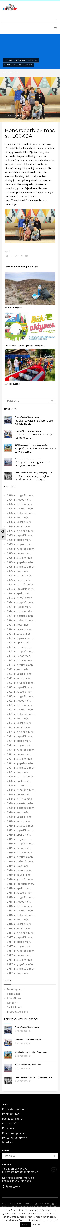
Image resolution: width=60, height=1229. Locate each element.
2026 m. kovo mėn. (18, 517)
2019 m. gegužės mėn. (20, 857)
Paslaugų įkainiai (12, 1118)
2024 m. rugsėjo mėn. (20, 597)
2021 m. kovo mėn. (18, 772)
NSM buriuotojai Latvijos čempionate (31, 445)
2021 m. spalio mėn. (19, 740)
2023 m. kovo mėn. (18, 669)
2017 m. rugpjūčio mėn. (21, 950)
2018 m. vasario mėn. (19, 924)
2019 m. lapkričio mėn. (20, 830)
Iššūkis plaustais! (12, 383)
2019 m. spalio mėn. (19, 834)
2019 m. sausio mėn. (19, 874)
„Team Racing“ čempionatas (27, 417)
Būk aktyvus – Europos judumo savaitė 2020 (25, 345)
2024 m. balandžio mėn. (21, 620)
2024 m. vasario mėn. (19, 629)
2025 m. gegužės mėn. (20, 562)
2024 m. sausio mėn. (19, 633)
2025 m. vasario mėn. (19, 575)
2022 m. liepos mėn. (19, 700)
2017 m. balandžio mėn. (21, 968)
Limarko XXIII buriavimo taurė (28, 431)
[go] (52, 401)
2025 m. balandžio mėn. (21, 566)
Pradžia (8, 60)
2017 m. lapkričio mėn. (20, 937)
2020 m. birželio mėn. (19, 798)
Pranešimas (33, 60)
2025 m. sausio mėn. (19, 580)
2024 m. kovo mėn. (18, 624)
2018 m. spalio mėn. (19, 888)
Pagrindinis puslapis (14, 1109)
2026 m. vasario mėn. (19, 522)
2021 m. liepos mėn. (19, 754)
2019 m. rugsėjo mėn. (20, 839)
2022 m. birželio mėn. (19, 705)
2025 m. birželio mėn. (19, 557)
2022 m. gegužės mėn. (20, 709)
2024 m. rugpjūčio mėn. (21, 602)
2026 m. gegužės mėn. (20, 508)
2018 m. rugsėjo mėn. (20, 892)
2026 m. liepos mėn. (19, 499)
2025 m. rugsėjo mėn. (20, 544)
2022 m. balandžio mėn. (21, 714)
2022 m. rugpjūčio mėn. (21, 696)
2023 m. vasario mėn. (19, 673)
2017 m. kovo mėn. (18, 973)
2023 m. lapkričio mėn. (20, 638)
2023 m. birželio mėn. (19, 660)
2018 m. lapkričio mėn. (20, 883)
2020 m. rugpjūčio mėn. (21, 790)
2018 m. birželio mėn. (19, 906)
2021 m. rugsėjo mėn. (20, 745)
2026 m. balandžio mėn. (21, 513)
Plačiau (36, 1224)
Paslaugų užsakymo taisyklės (14, 1140)
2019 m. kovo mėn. (18, 865)
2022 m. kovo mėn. (18, 718)
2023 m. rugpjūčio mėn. (21, 651)
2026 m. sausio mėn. (19, 526)
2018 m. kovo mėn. (18, 919)
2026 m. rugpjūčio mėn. (21, 495)
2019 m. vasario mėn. (19, 870)
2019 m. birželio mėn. (19, 852)
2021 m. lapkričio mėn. (20, 736)
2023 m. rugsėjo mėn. (20, 647)
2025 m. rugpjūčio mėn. (21, 548)
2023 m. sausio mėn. (19, 678)
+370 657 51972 (17, 1169)
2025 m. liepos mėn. (19, 553)
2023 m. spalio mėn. (19, 642)
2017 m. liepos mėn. (19, 955)
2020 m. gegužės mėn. (20, 803)
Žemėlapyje (12, 1187)
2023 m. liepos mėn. (19, 656)
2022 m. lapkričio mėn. (20, 687)
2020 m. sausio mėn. (19, 821)
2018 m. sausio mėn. (19, 928)
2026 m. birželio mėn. (19, 504)
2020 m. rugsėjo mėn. (20, 785)
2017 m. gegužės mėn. (20, 964)
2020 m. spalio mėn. (19, 781)
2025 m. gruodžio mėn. (20, 530)
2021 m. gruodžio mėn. (20, 731)
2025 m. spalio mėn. (19, 539)
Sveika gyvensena (17, 1011)
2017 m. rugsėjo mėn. (20, 946)
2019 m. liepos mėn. (19, 848)
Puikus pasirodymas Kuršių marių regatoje (33, 473)
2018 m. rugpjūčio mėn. (21, 897)
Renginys (12, 1002)
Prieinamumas (11, 1114)
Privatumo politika (14, 1133)
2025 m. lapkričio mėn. (20, 535)
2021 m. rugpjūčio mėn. (21, 749)
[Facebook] (56, 19)
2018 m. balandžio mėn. (21, 915)
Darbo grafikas (11, 1123)
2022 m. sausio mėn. (19, 727)
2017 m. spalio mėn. (19, 941)
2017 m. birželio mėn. (19, 959)
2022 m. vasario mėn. (19, 723)
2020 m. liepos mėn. (19, 794)
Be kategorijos (15, 989)
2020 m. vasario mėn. (19, 816)
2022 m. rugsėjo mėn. (20, 691)
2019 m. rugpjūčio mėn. (21, 843)
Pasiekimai (13, 993)
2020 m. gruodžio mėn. (20, 776)
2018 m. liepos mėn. (19, 901)
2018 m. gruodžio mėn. (20, 879)
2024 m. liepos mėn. (19, 606)
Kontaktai (8, 1128)
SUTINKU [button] (25, 1224)
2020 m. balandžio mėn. (21, 807)
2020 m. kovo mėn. (18, 812)
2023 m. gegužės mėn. (20, 664)
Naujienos (20, 60)
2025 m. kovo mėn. (18, 571)
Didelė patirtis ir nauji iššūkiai (28, 459)
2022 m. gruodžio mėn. (20, 682)
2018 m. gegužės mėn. (20, 910)
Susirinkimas (14, 1007)
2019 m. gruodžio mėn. (20, 825)
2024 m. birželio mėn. (19, 611)
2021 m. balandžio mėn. (21, 767)
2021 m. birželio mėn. (19, 758)
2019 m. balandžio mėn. (21, 861)
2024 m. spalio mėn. (19, 593)
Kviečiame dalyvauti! (14, 307)
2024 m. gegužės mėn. (20, 615)
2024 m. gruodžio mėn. (20, 584)
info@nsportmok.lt (26, 1172)
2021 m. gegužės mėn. (20, 763)
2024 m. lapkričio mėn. (20, 589)
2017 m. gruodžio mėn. (20, 932)
